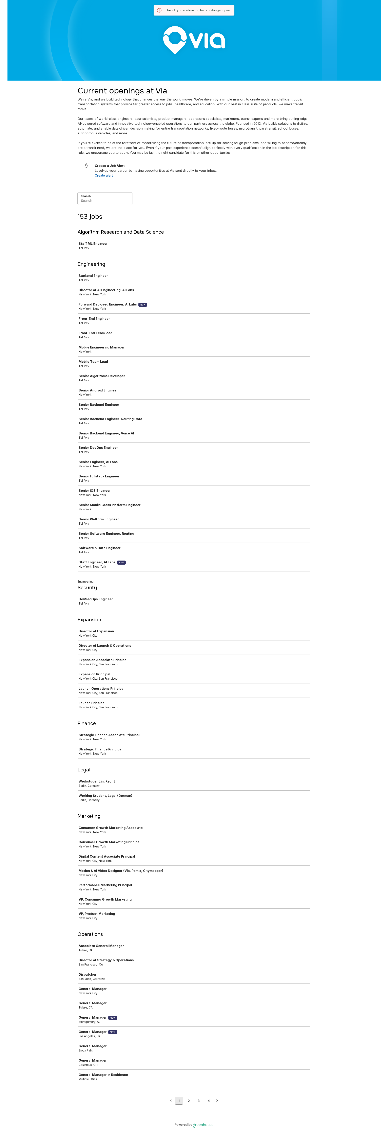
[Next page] (217, 1101)
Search (86, 196)
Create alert (104, 175)
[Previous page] (171, 1101)
